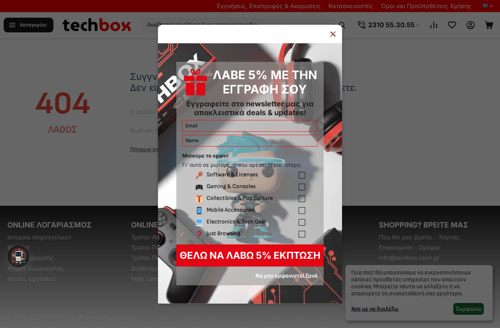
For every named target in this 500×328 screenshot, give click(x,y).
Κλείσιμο (333, 34)
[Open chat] (18, 256)
